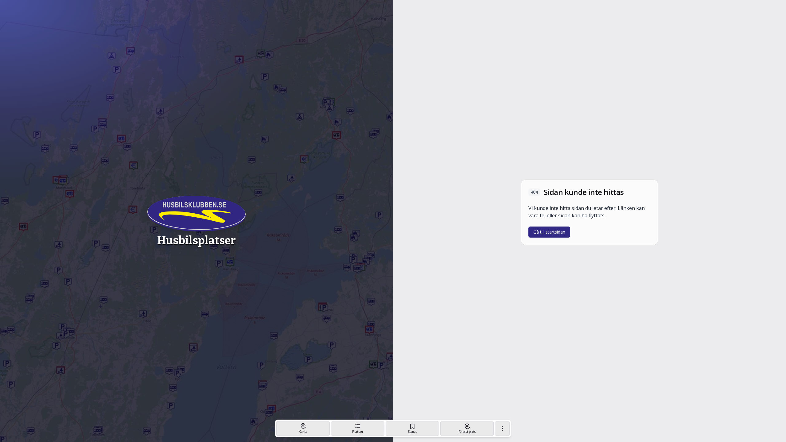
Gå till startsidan (549, 232)
